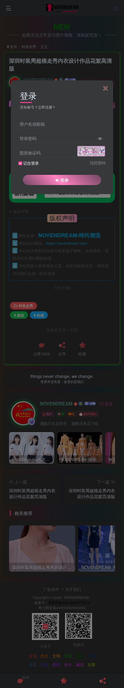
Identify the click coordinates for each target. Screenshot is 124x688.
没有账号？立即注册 (36, 106)
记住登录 (31, 163)
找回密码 (98, 163)
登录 (64, 180)
